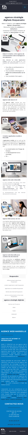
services (14, 396)
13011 (25, 397)
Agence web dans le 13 (10, 100)
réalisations (21, 356)
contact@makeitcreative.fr (14, 3)
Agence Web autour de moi (11, 218)
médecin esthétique (16, 399)
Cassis (14, 310)
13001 (14, 307)
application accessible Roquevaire (14, 288)
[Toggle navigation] (25, 7)
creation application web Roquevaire (14, 285)
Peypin (3, 399)
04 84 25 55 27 (13, 1)
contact (3, 431)
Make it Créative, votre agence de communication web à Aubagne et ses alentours (14, 55)
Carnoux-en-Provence (14, 304)
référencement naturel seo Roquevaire (14, 281)
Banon (14, 317)
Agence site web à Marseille (11, 180)
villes (8, 397)
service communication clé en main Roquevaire (14, 296)
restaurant (14, 314)
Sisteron (19, 397)
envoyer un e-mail (14, 424)
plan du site (12, 431)
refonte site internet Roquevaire (14, 291)
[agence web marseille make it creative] (3, 429)
